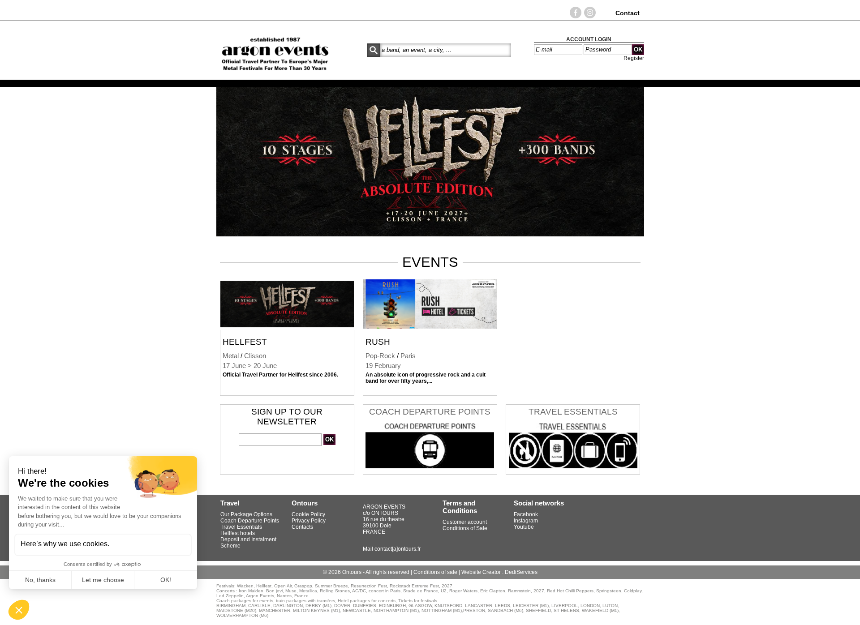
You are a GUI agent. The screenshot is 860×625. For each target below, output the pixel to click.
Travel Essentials (573, 411)
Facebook (526, 514)
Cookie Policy (308, 514)
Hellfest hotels (237, 533)
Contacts (302, 527)
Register (634, 58)
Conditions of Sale (465, 528)
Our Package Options (246, 514)
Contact (627, 13)
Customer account (465, 522)
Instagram (526, 521)
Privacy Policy (309, 521)
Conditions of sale (436, 572)
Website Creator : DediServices (499, 572)
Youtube (524, 527)
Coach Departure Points (429, 411)
